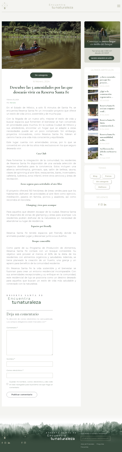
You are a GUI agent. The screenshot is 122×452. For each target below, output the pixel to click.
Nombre (11, 359)
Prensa (108, 176)
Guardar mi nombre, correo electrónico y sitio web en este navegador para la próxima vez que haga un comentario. (31, 384)
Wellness (102, 187)
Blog (95, 176)
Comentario (12, 328)
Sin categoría (41, 75)
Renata (13, 103)
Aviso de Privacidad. (87, 444)
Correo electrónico (15, 370)
